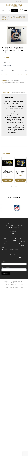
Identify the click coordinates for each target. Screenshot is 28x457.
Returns (14, 247)
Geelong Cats (21, 16)
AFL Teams (13, 16)
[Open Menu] (25, 10)
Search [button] (14, 10)
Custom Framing (22, 243)
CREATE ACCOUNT (16, 1)
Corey (7, 82)
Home (3, 16)
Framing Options (6, 62)
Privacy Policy (5, 247)
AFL (7, 16)
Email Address (6, 267)
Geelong (17, 82)
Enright (10, 82)
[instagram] (13, 233)
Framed (14, 82)
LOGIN (8, 1)
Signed (2, 83)
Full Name (5, 261)
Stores (5, 243)
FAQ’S (14, 243)
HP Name (3, 255)
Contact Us (13, 245)
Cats (5, 82)
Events (22, 249)
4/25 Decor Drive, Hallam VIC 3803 (14, 225)
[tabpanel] (14, 115)
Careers (5, 245)
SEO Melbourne (15, 282)
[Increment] (25, 70)
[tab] (5, 92)
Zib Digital (20, 284)
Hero (21, 82)
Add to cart (7, 180)
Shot (23, 82)
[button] (24, 28)
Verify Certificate (14, 249)
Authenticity (22, 241)
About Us (5, 241)
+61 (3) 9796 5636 (14, 227)
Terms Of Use (5, 249)
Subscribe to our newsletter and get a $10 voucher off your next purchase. (14, 258)
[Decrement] (3, 70)
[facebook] (15, 233)
